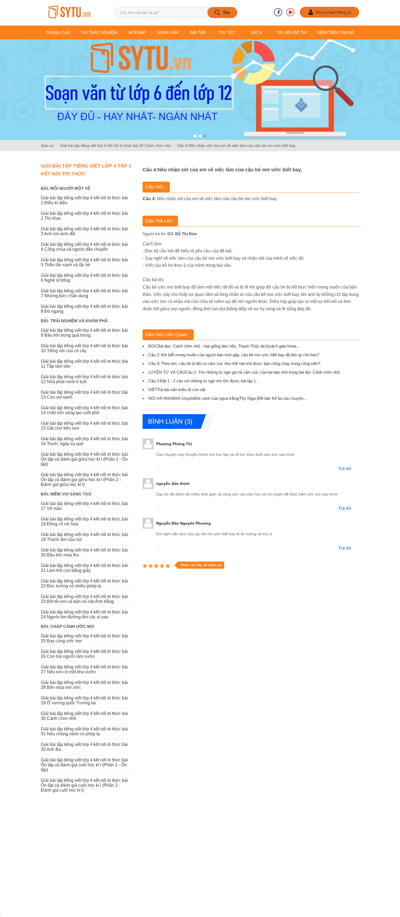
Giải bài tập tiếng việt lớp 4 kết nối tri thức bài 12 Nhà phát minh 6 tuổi (84, 379)
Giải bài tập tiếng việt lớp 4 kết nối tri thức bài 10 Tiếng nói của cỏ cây (84, 348)
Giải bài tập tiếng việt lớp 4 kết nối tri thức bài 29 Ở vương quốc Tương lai (84, 700)
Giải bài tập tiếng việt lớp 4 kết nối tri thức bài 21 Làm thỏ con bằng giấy (84, 568)
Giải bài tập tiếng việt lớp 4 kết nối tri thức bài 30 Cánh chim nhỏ (84, 716)
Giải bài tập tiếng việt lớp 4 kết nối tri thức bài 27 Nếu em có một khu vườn (84, 669)
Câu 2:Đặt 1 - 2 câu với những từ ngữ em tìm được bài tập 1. (202, 381)
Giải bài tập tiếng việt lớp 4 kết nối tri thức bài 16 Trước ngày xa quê (84, 441)
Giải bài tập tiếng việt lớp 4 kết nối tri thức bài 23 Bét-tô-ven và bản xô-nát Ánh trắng (84, 599)
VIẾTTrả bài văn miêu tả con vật (176, 389)
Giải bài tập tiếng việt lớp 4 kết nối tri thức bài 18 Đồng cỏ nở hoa (84, 521)
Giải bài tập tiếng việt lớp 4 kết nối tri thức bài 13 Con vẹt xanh (84, 394)
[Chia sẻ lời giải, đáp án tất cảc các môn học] (69, 12)
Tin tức (227, 32)
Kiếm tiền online (335, 32)
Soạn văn (167, 32)
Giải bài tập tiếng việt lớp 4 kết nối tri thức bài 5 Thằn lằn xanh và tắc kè (84, 262)
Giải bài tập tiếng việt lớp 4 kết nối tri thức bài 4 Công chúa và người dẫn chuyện (84, 247)
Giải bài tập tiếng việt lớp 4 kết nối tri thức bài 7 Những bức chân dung (84, 293)
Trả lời (344, 468)
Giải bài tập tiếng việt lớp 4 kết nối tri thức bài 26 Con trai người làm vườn (84, 654)
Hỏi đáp (137, 32)
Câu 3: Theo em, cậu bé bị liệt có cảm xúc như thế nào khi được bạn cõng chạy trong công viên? (234, 363)
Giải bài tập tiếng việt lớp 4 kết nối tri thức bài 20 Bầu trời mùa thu (84, 552)
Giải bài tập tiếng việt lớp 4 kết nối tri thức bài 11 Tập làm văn (84, 363)
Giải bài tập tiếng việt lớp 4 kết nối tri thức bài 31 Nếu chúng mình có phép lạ (84, 731)
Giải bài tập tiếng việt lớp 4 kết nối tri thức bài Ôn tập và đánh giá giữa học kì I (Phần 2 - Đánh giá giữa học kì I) (84, 479)
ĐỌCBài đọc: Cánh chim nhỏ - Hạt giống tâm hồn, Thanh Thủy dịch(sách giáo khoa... (223, 346)
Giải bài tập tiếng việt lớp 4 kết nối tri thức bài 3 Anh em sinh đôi (84, 231)
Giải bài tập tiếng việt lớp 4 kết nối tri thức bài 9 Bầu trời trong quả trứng (84, 332)
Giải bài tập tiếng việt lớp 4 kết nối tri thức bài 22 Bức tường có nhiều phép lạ (84, 583)
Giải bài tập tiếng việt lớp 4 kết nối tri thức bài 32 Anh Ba (84, 747)
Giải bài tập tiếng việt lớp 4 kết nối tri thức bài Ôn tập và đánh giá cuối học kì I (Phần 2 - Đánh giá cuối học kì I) (84, 785)
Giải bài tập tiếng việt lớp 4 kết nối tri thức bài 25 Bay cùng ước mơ (84, 638)
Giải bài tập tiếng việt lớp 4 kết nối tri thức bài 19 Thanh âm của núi (84, 537)
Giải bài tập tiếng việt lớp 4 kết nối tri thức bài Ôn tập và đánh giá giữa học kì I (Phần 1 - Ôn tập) (84, 459)
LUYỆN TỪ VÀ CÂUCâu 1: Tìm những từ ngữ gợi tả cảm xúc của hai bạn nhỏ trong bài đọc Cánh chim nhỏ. (244, 372)
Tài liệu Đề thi (291, 32)
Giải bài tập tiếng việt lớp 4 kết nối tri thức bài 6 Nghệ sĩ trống (84, 278)
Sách (256, 32)
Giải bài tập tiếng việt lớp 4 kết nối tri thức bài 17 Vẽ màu (84, 506)
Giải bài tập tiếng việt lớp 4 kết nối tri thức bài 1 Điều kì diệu (84, 200)
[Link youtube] (290, 12)
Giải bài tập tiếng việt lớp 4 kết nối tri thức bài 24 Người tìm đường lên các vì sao (84, 614)
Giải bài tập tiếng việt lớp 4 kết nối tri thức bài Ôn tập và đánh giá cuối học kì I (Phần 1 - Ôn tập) (84, 765)
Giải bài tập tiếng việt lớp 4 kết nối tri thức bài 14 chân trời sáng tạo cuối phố (84, 410)
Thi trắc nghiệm (99, 32)
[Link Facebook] (278, 12)
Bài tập (198, 32)
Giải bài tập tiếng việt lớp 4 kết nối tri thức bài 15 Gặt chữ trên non (84, 425)
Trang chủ (58, 32)
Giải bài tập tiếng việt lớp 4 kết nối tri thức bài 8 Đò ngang (84, 309)
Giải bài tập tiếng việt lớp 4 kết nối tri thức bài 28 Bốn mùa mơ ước (84, 685)
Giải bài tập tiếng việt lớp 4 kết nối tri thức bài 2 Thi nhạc (84, 216)
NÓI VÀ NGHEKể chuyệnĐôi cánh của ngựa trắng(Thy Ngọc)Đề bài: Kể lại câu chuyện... (227, 398)
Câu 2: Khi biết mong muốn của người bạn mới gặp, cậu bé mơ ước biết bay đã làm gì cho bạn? (233, 354)
